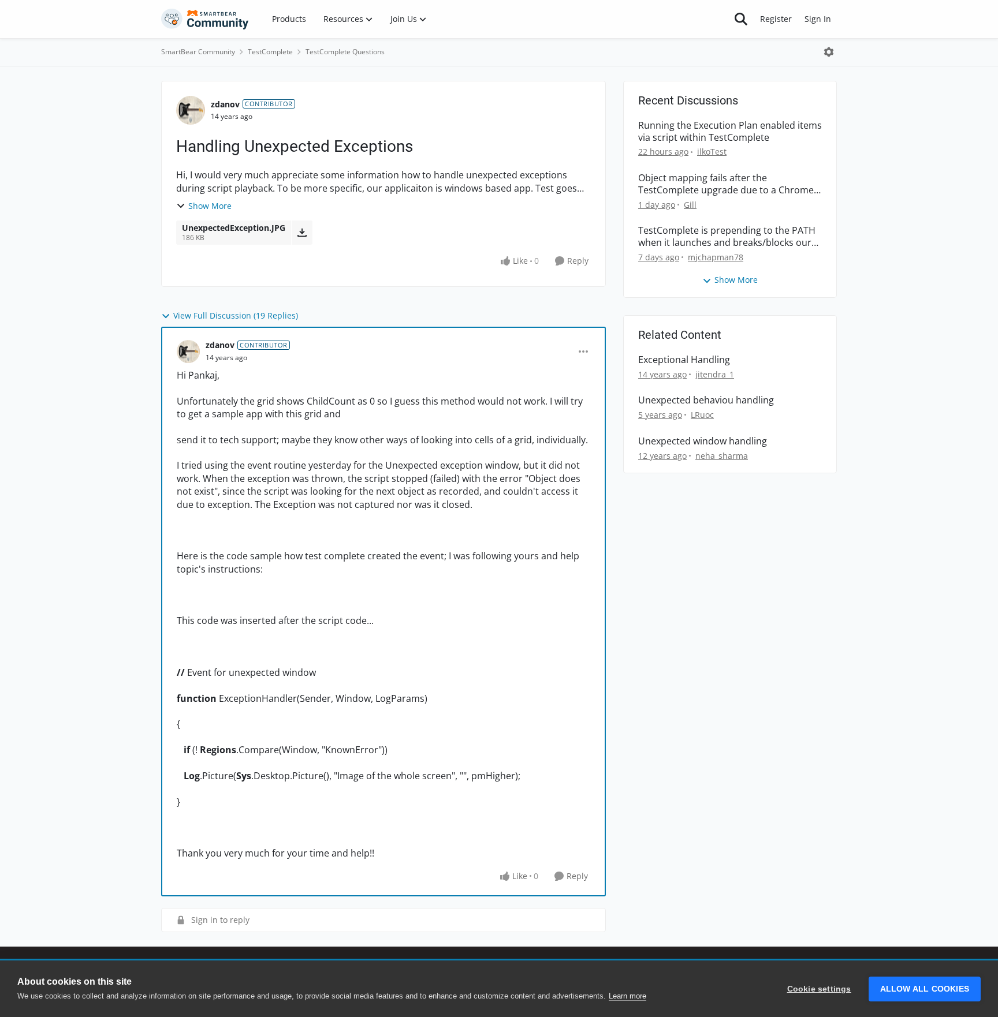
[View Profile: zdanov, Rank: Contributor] (190, 110)
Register (776, 18)
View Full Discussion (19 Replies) (235, 315)
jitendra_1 (714, 374)
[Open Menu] (829, 52)
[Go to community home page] (205, 19)
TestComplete (270, 52)
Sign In (818, 18)
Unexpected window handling (702, 441)
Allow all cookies (924, 989)
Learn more (627, 996)
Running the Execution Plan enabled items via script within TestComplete (730, 131)
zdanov (225, 104)
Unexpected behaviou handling (706, 400)
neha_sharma (721, 455)
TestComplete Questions (345, 52)
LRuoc (702, 414)
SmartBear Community (198, 52)
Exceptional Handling (684, 360)
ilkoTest (712, 151)
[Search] (741, 19)
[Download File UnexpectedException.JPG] (301, 232)
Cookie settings (819, 989)
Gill (690, 204)
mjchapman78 (715, 257)
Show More (210, 205)
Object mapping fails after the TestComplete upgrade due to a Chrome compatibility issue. (726, 184)
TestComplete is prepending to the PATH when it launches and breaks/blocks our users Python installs (726, 237)
